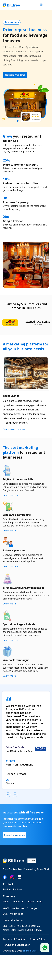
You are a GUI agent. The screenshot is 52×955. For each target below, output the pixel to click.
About (6, 901)
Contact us (17, 901)
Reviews (17, 889)
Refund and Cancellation (16, 944)
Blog (39, 901)
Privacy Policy (37, 939)
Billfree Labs (30, 950)
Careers (30, 901)
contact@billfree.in (13, 920)
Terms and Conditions (15, 939)
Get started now (12, 429)
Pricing (7, 889)
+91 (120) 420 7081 (13, 914)
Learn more (9, 495)
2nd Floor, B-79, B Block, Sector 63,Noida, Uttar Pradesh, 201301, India (22, 928)
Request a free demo (15, 74)
